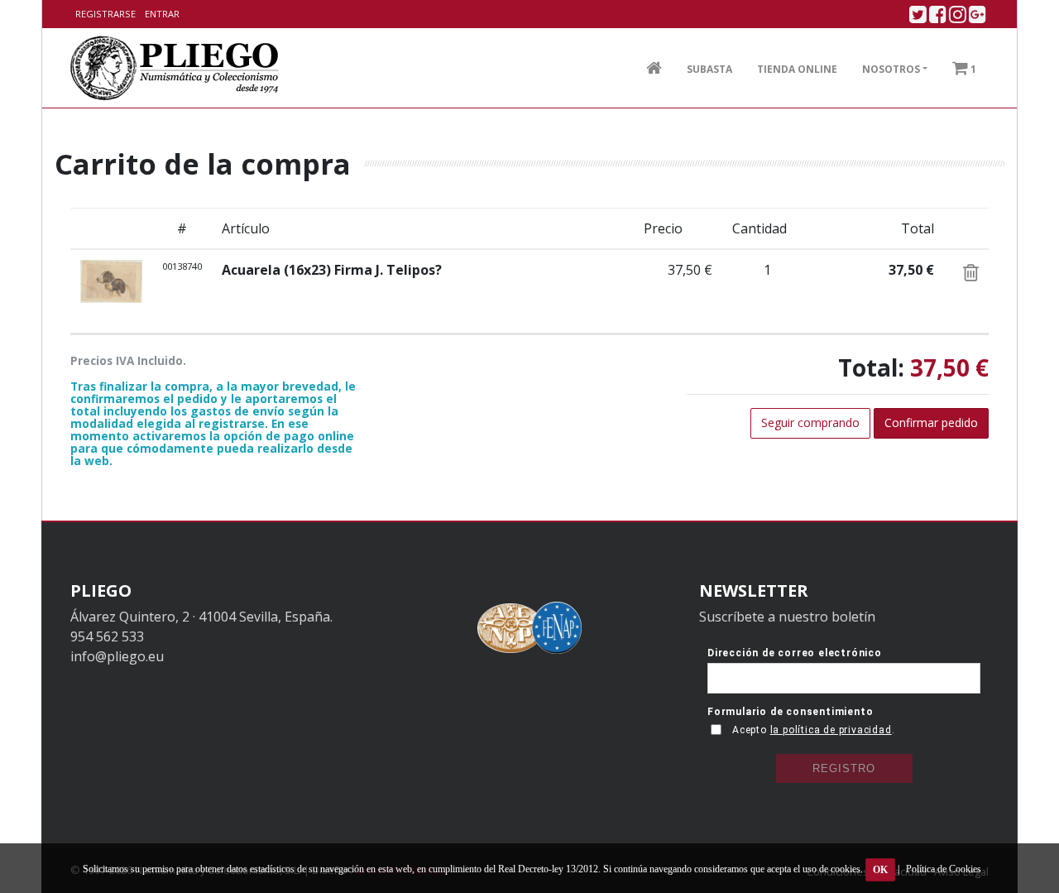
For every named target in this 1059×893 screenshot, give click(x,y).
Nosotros (891, 69)
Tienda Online (797, 69)
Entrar (162, 13)
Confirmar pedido (931, 422)
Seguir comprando (810, 422)
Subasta (709, 69)
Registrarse (105, 13)
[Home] (175, 68)
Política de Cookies (943, 869)
